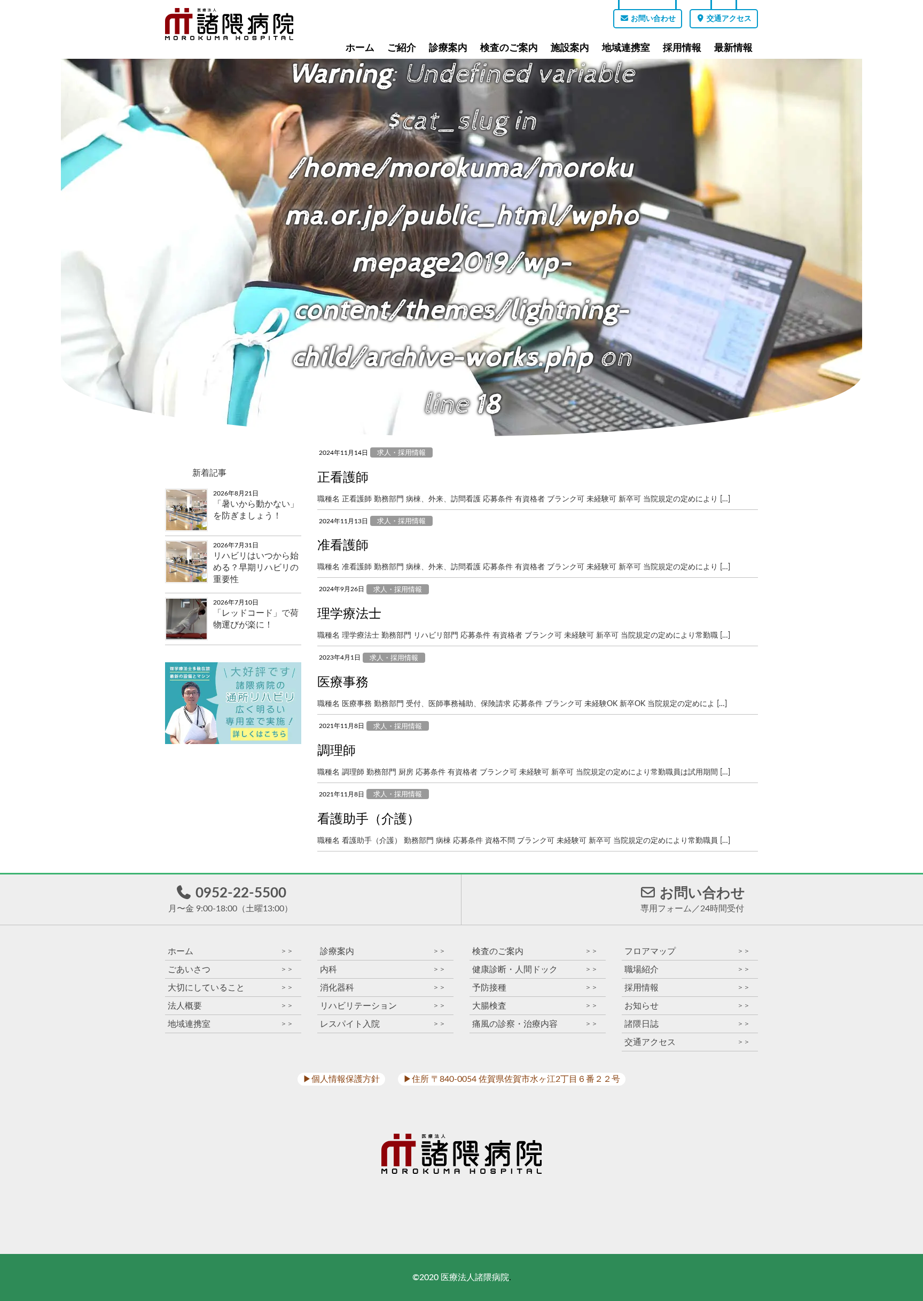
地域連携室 (626, 47)
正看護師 (343, 477)
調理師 (336, 751)
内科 (382, 969)
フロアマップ (687, 951)
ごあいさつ (230, 969)
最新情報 (733, 47)
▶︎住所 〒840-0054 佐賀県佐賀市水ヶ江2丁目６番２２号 (511, 1079)
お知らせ (687, 1005)
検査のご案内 (509, 47)
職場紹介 (687, 969)
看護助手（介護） (368, 819)
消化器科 (382, 987)
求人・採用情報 (401, 453)
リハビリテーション (382, 1005)
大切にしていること (230, 987)
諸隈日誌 (687, 1023)
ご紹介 (401, 47)
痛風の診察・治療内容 (535, 1023)
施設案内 (570, 47)
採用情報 (682, 47)
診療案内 (448, 47)
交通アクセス (728, 18)
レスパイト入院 (382, 1023)
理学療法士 (349, 614)
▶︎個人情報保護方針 (341, 1079)
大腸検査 (535, 1005)
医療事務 (343, 682)
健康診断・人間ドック (535, 969)
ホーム (360, 47)
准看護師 (343, 545)
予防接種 (535, 987)
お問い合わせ (652, 18)
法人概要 (230, 1005)
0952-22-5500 (230, 899)
